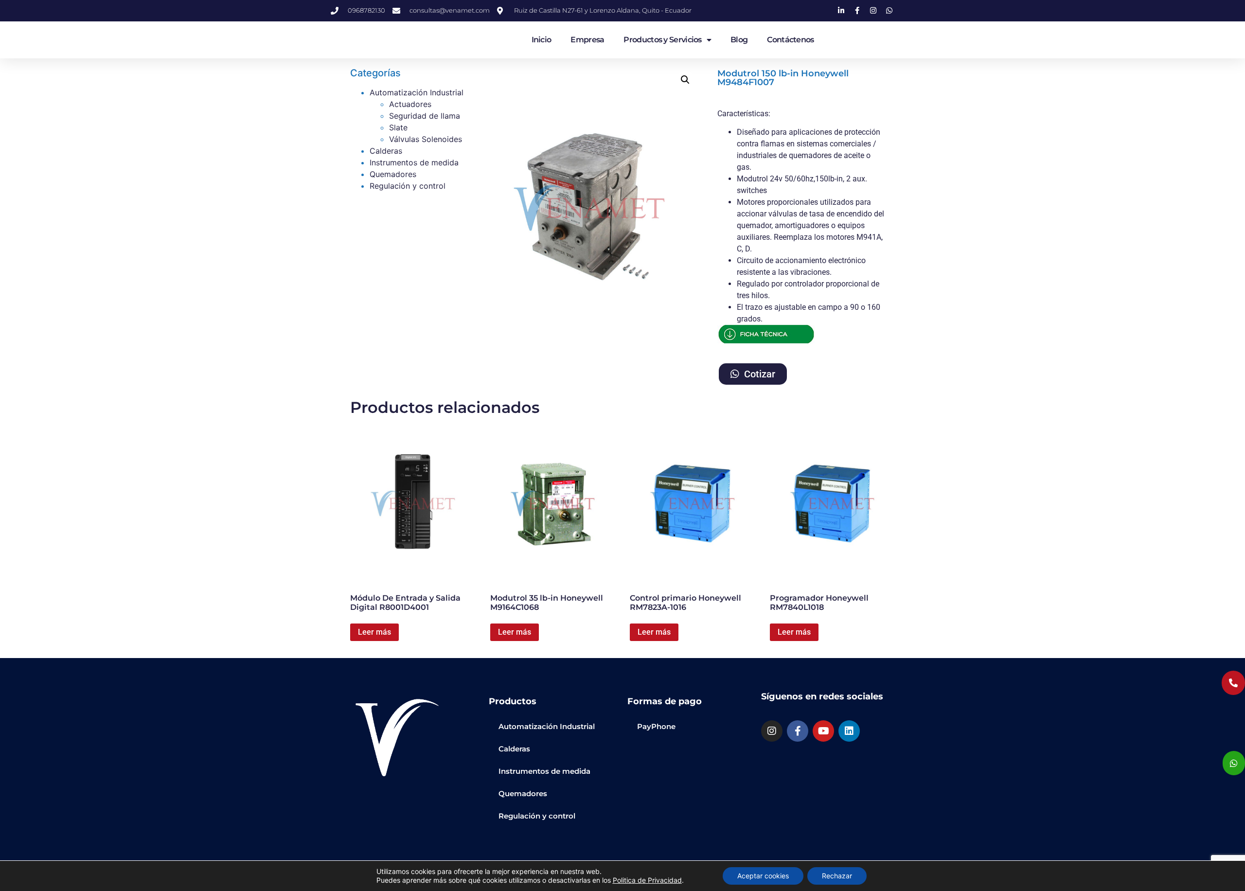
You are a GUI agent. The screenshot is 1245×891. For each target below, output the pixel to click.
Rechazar (837, 876)
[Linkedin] (849, 731)
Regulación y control (407, 186)
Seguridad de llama (424, 116)
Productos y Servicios (662, 39)
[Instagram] (772, 731)
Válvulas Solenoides (425, 139)
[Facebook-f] (797, 731)
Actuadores (410, 104)
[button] (685, 80)
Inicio (541, 39)
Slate (398, 127)
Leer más (374, 632)
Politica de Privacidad (647, 880)
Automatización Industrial (416, 92)
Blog (738, 39)
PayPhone (656, 726)
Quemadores (393, 174)
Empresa (587, 39)
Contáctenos (790, 39)
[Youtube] (823, 731)
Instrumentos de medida (414, 162)
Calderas (386, 151)
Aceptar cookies (763, 876)
